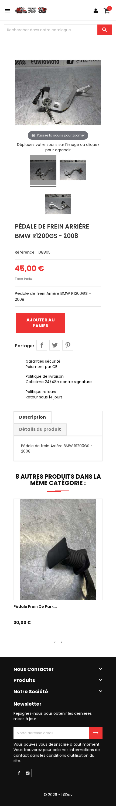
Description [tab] (32, 417)
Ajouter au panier (40, 323)
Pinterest (67, 345)
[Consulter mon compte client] (95, 10)
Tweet (54, 345)
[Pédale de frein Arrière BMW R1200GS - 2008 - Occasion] (43, 171)
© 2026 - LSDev (58, 794)
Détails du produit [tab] (40, 429)
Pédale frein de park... (35, 606)
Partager (41, 345)
